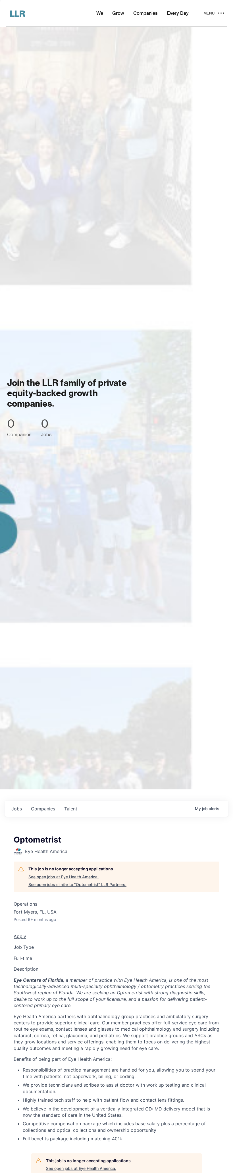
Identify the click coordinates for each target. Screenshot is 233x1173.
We (99, 13)
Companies (145, 13)
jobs (16, 809)
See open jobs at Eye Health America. (63, 876)
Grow (118, 13)
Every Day (178, 13)
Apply (20, 936)
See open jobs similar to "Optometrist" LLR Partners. (77, 884)
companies (43, 809)
